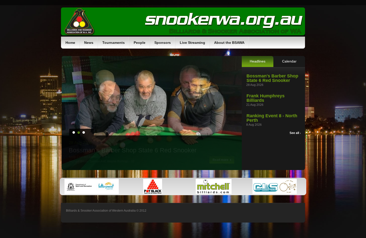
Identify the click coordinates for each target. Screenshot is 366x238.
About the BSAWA (229, 43)
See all (295, 133)
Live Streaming (192, 43)
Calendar (289, 61)
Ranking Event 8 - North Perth (271, 118)
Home (70, 43)
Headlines (257, 61)
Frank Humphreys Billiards (265, 98)
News (88, 43)
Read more (221, 160)
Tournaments (113, 43)
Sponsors (162, 43)
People (139, 43)
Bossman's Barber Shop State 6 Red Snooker (272, 78)
